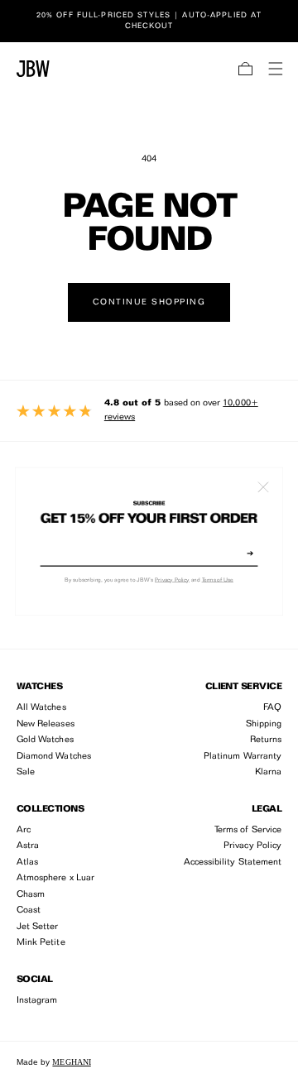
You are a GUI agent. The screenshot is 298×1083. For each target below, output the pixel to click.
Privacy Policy (172, 580)
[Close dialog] (263, 487)
